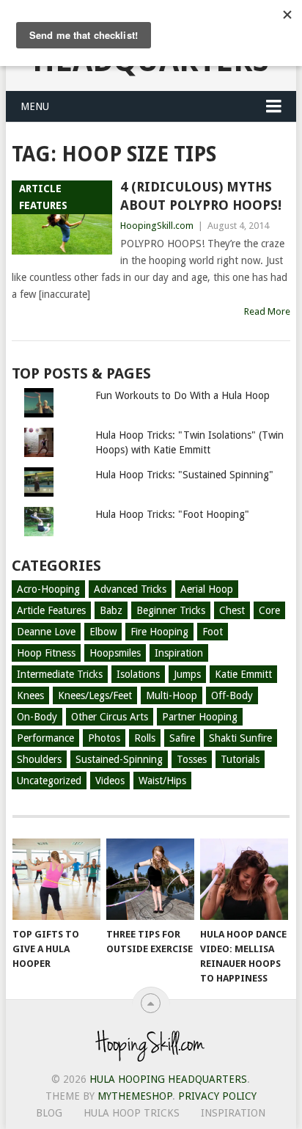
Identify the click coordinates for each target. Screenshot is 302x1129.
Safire (182, 738)
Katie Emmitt (243, 674)
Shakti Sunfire (240, 738)
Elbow (103, 631)
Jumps (187, 674)
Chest (232, 610)
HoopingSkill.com (157, 225)
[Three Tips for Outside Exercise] (150, 879)
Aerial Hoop (206, 589)
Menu (35, 106)
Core (269, 610)
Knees (30, 695)
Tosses (192, 759)
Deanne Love (46, 631)
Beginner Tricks (170, 610)
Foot (212, 631)
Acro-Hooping (48, 589)
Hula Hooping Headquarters (168, 1079)
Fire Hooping (159, 631)
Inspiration (179, 653)
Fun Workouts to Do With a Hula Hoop (182, 395)
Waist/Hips (162, 780)
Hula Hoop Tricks (132, 1113)
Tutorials (240, 759)
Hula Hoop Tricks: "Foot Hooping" (172, 514)
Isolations (138, 674)
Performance (45, 738)
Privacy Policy (217, 1096)
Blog (49, 1113)
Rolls (144, 738)
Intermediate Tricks (60, 674)
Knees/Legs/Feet (95, 695)
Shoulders (39, 759)
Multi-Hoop (171, 695)
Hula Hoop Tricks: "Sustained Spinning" (184, 475)
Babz (111, 610)
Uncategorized (49, 780)
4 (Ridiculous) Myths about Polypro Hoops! (200, 196)
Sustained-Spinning (119, 759)
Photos (104, 738)
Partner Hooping (199, 717)
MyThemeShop (134, 1096)
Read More (267, 311)
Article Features (51, 610)
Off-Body (232, 695)
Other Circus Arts (109, 717)
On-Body (37, 717)
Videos (110, 780)
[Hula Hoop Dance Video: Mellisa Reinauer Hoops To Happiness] (244, 879)
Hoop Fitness (46, 653)
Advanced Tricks (130, 589)
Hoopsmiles (115, 653)
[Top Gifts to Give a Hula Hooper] (56, 879)
